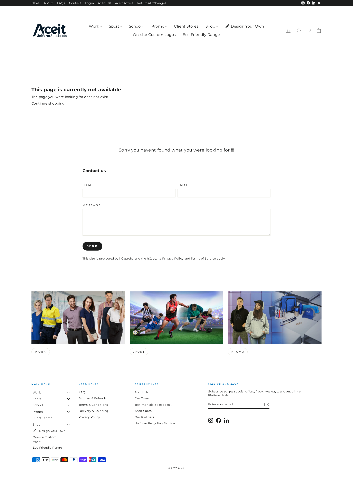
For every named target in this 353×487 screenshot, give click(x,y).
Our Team (142, 398)
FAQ (82, 392)
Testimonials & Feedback (153, 404)
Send (92, 246)
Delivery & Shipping (93, 410)
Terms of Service (203, 258)
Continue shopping (48, 103)
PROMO (238, 351)
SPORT (139, 351)
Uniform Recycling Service (155, 423)
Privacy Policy (173, 258)
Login (89, 3)
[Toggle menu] (68, 392)
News (35, 3)
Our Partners (144, 417)
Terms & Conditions (93, 404)
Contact (75, 3)
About (48, 3)
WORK (40, 351)
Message (92, 205)
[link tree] (319, 3)
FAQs (61, 3)
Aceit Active (124, 3)
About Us (142, 392)
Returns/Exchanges (151, 3)
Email (184, 185)
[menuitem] (95, 26)
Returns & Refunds (92, 398)
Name (88, 185)
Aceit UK (104, 3)
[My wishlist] (308, 30)
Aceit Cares (143, 410)
